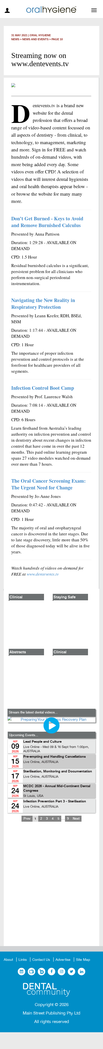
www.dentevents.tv (43, 574)
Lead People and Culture (42, 741)
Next (76, 818)
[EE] (51, 990)
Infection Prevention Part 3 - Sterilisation (54, 801)
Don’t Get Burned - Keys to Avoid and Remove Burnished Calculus (47, 222)
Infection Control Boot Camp (42, 387)
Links (22, 960)
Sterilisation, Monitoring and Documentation (57, 771)
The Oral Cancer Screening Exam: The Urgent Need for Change (48, 484)
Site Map (83, 960)
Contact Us (41, 960)
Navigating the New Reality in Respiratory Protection (43, 304)
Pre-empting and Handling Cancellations (54, 756)
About (8, 960)
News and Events (35, 39)
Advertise (63, 960)
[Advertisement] (51, 887)
